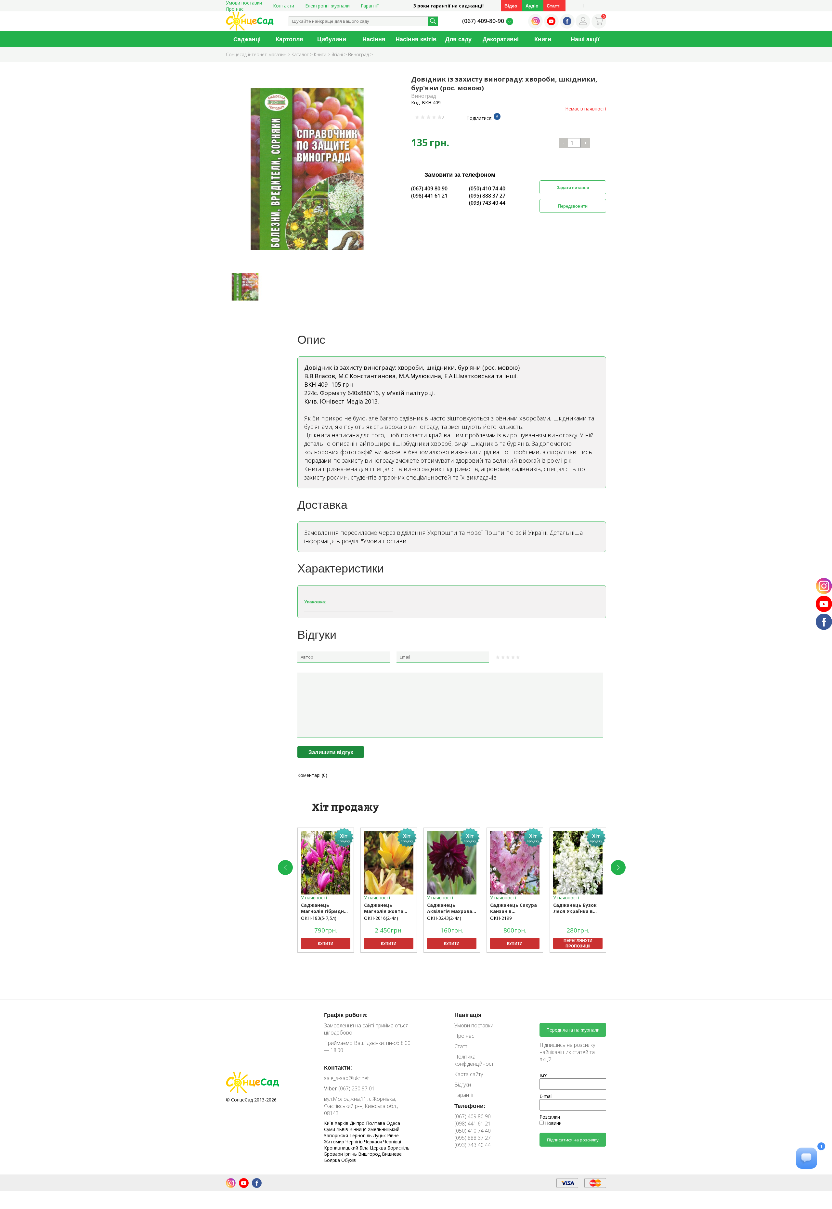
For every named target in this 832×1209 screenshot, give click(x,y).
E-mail (546, 1096)
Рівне (393, 1135)
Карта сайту (468, 1074)
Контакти (283, 6)
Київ (329, 1123)
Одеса (393, 1123)
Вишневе (392, 1154)
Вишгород (370, 1154)
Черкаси (373, 1141)
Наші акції (585, 39)
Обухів (348, 1160)
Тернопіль (361, 1135)
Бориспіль (398, 1148)
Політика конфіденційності (474, 1060)
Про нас (234, 9)
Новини (553, 1123)
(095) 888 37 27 (487, 195)
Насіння (373, 39)
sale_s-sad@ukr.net (346, 1078)
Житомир (334, 1141)
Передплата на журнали (573, 1030)
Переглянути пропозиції (578, 943)
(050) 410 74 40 (487, 188)
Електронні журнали (327, 6)
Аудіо (532, 6)
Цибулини (331, 39)
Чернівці (392, 1141)
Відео (510, 6)
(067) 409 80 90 (429, 188)
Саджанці (247, 39)
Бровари (334, 1154)
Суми (330, 1129)
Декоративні (501, 39)
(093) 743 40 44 (487, 202)
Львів (342, 1129)
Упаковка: (315, 601)
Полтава (376, 1123)
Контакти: (338, 1067)
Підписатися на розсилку (573, 1140)
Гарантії (370, 6)
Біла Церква (373, 1148)
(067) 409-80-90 (483, 21)
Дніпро (358, 1123)
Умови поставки (473, 1025)
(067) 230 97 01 (349, 1088)
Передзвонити (573, 206)
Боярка (332, 1160)
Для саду (458, 39)
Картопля (289, 39)
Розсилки (550, 1117)
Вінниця (358, 1129)
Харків (342, 1123)
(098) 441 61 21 (429, 195)
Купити (325, 943)
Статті (554, 6)
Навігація (468, 1015)
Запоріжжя (336, 1135)
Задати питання (573, 187)
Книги (542, 39)
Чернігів (354, 1141)
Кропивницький (341, 1148)
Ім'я (544, 1075)
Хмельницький (383, 1129)
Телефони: (469, 1106)
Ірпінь (351, 1154)
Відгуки (462, 1084)
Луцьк (380, 1135)
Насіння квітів (416, 39)
